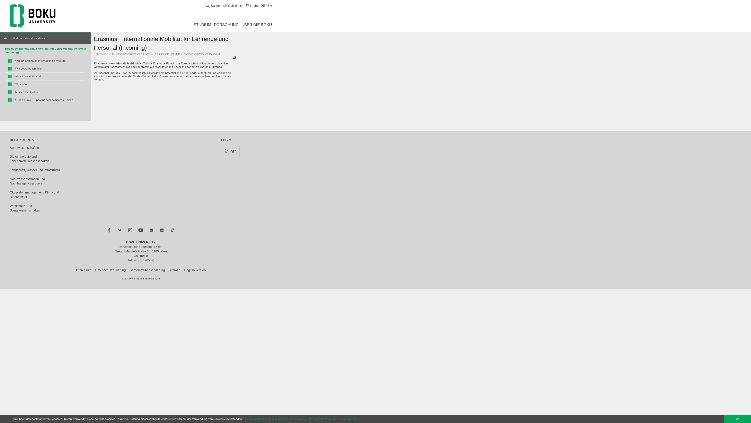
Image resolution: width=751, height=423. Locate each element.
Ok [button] (737, 419)
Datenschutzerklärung (110, 270)
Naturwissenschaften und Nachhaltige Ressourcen (27, 181)
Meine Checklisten (26, 92)
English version (195, 270)
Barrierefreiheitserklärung (147, 270)
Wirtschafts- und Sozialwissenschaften (25, 208)
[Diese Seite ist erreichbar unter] (235, 58)
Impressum (83, 270)
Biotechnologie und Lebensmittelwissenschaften (29, 159)
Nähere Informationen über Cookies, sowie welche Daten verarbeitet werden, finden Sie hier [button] (300, 418)
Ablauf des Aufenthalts (29, 76)
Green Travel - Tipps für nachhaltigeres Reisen (44, 99)
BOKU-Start (100, 54)
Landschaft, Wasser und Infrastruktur (35, 170)
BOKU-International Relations (27, 38)
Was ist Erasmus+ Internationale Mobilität (40, 60)
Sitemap (174, 270)
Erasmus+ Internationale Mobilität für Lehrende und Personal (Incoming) (181, 54)
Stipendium (22, 84)
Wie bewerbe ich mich (28, 68)
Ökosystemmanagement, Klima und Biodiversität (34, 195)
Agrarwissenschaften (24, 147)
